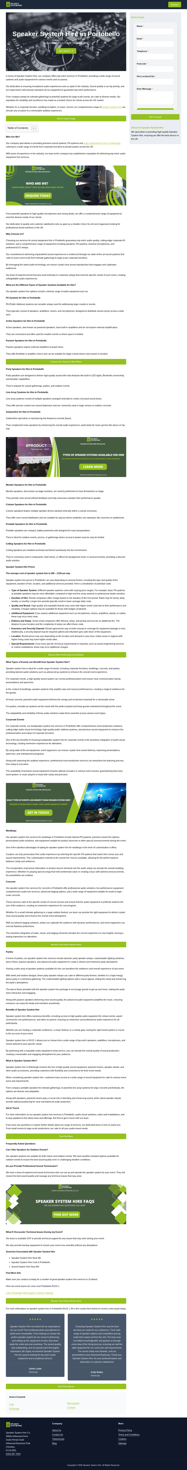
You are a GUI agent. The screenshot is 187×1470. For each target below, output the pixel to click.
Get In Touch (155, 117)
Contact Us (57, 1434)
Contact (174, 5)
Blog (54, 1443)
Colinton (40, 1293)
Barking (49, 1293)
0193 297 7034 (13, 1454)
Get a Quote (64, 51)
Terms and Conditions (128, 1434)
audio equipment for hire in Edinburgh (102, 143)
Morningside (29, 1293)
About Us (56, 1430)
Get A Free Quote (66, 1386)
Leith (8, 1293)
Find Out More (66, 1136)
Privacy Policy (125, 1430)
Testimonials (58, 1439)
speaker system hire (111, 107)
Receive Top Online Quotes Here (66, 945)
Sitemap (122, 1443)
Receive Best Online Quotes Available (66, 655)
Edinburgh (17, 1293)
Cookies (122, 1439)
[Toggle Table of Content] (32, 128)
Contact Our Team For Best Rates (66, 362)
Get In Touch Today (66, 119)
